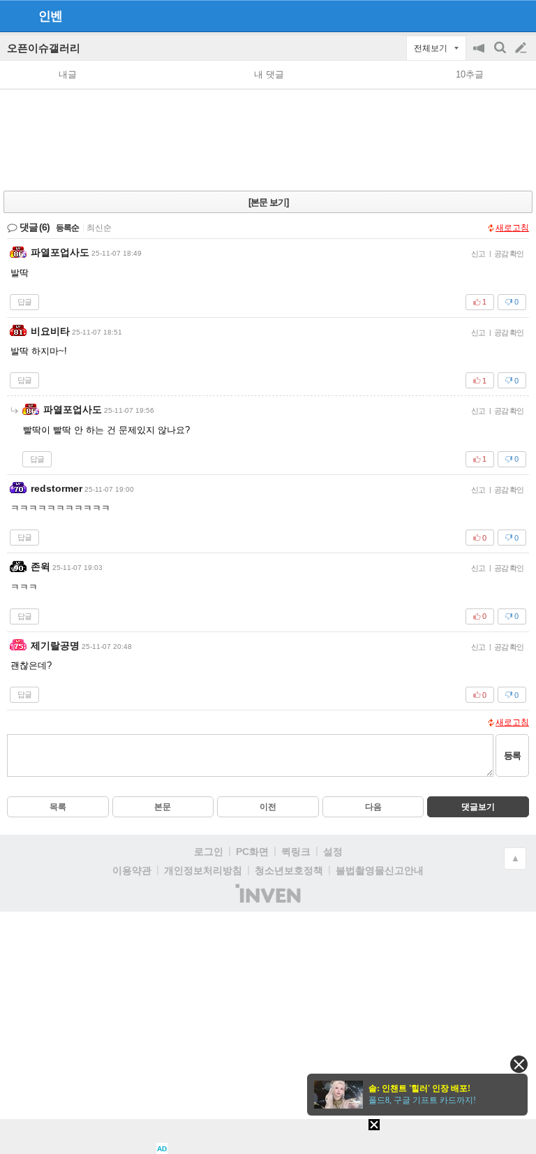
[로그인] (494, 15)
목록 (58, 807)
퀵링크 (296, 851)
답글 (24, 302)
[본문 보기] (268, 202)
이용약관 (131, 870)
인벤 (50, 16)
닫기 (519, 1064)
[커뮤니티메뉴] (14, 16)
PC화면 (252, 851)
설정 (333, 851)
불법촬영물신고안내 (380, 870)
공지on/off (480, 54)
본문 (162, 807)
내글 (68, 74)
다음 (373, 807)
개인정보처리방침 (203, 870)
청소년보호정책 (289, 870)
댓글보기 (478, 807)
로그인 (208, 851)
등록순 (67, 228)
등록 (512, 755)
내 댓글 (269, 74)
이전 (268, 807)
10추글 (470, 74)
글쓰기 (522, 48)
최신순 (99, 228)
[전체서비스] (519, 15)
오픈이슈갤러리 (43, 48)
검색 (501, 54)
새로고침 (512, 228)
